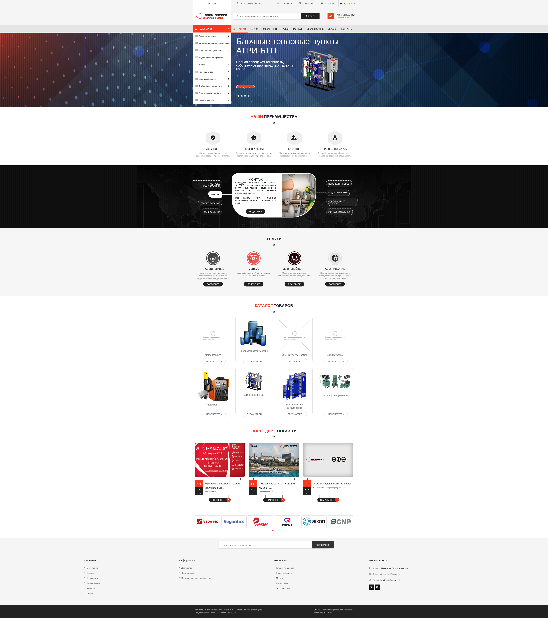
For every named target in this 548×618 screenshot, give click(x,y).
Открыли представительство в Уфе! (332, 483)
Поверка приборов (338, 183)
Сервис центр (212, 211)
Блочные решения (254, 394)
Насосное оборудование (335, 395)
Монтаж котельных (339, 211)
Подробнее (245, 85)
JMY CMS (328, 612)
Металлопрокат (213, 354)
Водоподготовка (337, 192)
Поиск (311, 16)
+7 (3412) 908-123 (252, 3)
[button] (272, 530)
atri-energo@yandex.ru (390, 574)
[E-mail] (377, 587)
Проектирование (210, 203)
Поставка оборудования (211, 184)
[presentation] (197, 521)
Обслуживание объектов (336, 202)
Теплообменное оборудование (294, 406)
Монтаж (215, 194)
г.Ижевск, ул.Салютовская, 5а (394, 568)
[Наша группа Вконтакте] (371, 587)
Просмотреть (214, 361)
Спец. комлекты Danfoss (294, 354)
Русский (348, 3)
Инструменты (213, 404)
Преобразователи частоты (254, 350)
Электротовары (335, 354)
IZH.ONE (318, 609)
